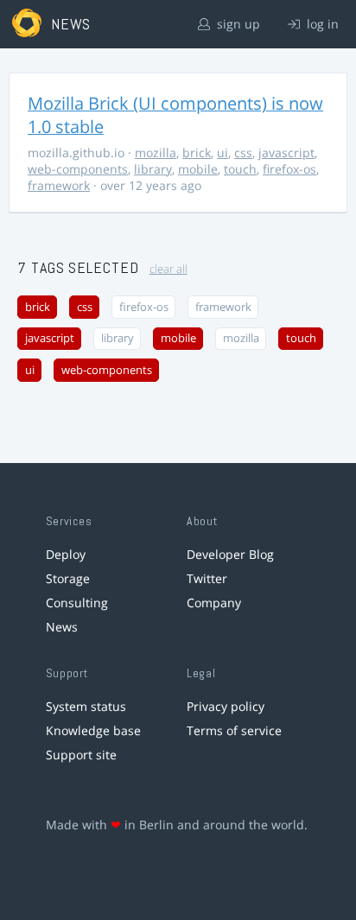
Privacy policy (225, 706)
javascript (286, 152)
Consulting (77, 602)
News (62, 627)
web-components (78, 169)
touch (240, 169)
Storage (68, 578)
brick (196, 152)
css (243, 152)
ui (222, 152)
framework (59, 185)
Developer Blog (230, 554)
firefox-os (289, 169)
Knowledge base (93, 730)
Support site (81, 754)
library (153, 169)
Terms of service (234, 730)
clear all (168, 269)
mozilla (155, 152)
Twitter (207, 578)
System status (86, 706)
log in (321, 24)
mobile (198, 169)
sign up (236, 24)
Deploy (66, 554)
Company (214, 602)
